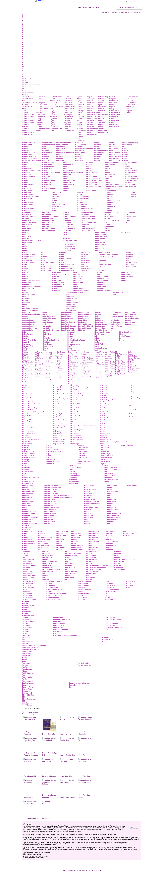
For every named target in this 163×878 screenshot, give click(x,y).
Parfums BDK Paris (51, 485)
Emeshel (66, 212)
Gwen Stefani (131, 266)
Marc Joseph (57, 386)
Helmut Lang (57, 278)
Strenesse (117, 551)
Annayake (90, 111)
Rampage (25, 545)
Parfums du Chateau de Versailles (56, 495)
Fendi (24, 246)
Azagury (128, 111)
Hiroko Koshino (79, 288)
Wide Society (27, 651)
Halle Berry (26, 276)
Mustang (131, 412)
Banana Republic (28, 152)
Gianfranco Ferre (65, 266)
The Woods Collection (86, 581)
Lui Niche (119, 372)
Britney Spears (114, 152)
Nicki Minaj (81, 450)
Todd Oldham (83, 597)
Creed (126, 174)
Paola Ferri (26, 503)
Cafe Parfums (27, 168)
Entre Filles (67, 230)
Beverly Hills (60, 148)
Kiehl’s (70, 346)
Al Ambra (67, 97)
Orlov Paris (108, 474)
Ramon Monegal (28, 543)
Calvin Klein (26, 174)
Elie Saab (45, 212)
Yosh (24, 675)
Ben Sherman (47, 152)
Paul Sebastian (49, 521)
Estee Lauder (109, 216)
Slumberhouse (69, 567)
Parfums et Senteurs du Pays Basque (58, 497)
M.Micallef (26, 388)
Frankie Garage (101, 236)
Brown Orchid (114, 158)
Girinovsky (84, 266)
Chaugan (65, 188)
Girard (82, 264)
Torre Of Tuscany (109, 591)
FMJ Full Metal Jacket (69, 240)
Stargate (89, 553)
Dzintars (133, 194)
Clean (106, 170)
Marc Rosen (57, 392)
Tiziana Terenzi (83, 593)
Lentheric (58, 376)
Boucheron (98, 154)
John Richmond (115, 312)
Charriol (65, 186)
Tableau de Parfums (29, 581)
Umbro (24, 609)
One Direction (73, 483)
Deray (53, 208)
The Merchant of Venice (53, 589)
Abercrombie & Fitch (27, 108)
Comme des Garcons (112, 184)
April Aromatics (102, 106)
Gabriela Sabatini (28, 254)
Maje (24, 418)
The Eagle (48, 583)
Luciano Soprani (121, 362)
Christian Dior (90, 174)
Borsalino (97, 144)
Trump (128, 583)
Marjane (56, 430)
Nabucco (25, 446)
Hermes (55, 288)
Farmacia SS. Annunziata (31, 240)
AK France (54, 127)
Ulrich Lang (26, 607)
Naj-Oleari (26, 450)
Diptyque (110, 194)
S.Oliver (25, 555)
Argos (100, 125)
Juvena (128, 324)
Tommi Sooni (108, 583)
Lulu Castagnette (132, 353)
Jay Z (44, 324)
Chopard (88, 168)
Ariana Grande (101, 128)
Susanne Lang (118, 561)
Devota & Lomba (82, 196)
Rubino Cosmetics (130, 533)
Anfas (79, 133)
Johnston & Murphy (116, 316)
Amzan (79, 115)
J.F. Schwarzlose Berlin (31, 314)
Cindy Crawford (90, 190)
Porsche (110, 503)
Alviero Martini (69, 131)
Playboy (110, 489)
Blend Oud (79, 142)
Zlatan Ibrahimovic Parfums (79, 683)
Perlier (86, 505)
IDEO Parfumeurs (28, 294)
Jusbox (128, 320)
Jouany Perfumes (115, 326)
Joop (110, 318)
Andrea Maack (79, 120)
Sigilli (44, 577)
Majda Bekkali (27, 416)
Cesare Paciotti (67, 170)
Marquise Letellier (59, 440)
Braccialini (113, 144)
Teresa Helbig (27, 597)
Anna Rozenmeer (91, 106)
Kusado (121, 338)
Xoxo (24, 661)
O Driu (24, 466)
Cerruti (64, 168)
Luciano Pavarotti (118, 359)
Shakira (44, 573)
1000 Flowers (27, 83)
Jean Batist (46, 328)
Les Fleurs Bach (72, 369)
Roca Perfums (93, 537)
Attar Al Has (113, 125)
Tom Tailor (107, 581)
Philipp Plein (88, 515)
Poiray (109, 493)
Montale (131, 388)
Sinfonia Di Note (70, 555)
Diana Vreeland (81, 204)
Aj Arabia (53, 119)
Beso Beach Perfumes (64, 142)
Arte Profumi (113, 101)
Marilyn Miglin (58, 414)
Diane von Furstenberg (84, 208)
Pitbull (109, 487)
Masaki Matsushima (77, 390)
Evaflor (106, 228)
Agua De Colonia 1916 (56, 108)
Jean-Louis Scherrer (68, 326)
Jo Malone (99, 320)
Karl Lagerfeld (27, 346)
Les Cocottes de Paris (73, 353)
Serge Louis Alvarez (49, 561)
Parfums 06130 (27, 519)
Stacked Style (91, 551)
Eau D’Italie (26, 214)
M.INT (24, 386)
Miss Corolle (104, 418)
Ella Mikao (46, 224)
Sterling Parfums (92, 571)
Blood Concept (80, 144)
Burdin (124, 152)
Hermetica (56, 290)
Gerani (61, 254)
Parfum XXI (26, 515)
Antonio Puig (103, 97)
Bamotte (25, 150)
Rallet (24, 535)
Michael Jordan (105, 390)
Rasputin (41, 533)
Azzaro (128, 113)
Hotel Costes (101, 282)
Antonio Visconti (101, 100)
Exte (125, 222)
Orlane (106, 472)
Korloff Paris (99, 344)
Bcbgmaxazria (47, 142)
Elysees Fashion (48, 228)
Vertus (24, 633)
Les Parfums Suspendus (73, 383)
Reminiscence (43, 545)
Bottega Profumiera (101, 150)
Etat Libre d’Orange (111, 220)
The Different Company (53, 581)
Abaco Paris (26, 97)
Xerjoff (24, 659)
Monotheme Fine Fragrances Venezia (114, 442)
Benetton (45, 156)
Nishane (104, 450)
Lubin (117, 356)
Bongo (96, 142)
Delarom (54, 200)
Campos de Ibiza (28, 176)
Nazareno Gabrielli (52, 450)
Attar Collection (115, 127)
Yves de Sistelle (83, 663)
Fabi (24, 234)
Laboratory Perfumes (39, 369)
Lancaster (49, 352)
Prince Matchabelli (114, 513)
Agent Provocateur (55, 100)
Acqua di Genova (28, 119)
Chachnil (65, 176)
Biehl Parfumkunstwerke (65, 152)
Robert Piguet (76, 547)
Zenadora (25, 691)
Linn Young (85, 374)
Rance (24, 547)
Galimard (25, 264)
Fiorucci (25, 250)
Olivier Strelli (73, 477)
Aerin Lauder (41, 115)
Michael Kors (105, 392)
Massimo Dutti (75, 394)
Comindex (107, 182)
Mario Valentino (58, 428)
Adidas (39, 99)
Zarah (24, 685)
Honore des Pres (103, 278)
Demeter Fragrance (58, 204)
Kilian (69, 348)
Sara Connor (27, 573)
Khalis (69, 338)
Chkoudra (88, 164)
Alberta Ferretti (69, 107)
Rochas (90, 543)
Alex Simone (68, 117)
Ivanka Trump (118, 292)
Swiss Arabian (118, 567)
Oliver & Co (72, 472)
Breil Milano (113, 148)
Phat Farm (87, 513)
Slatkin (67, 561)
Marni (55, 438)
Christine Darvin (91, 184)
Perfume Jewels (90, 499)
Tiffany (80, 591)
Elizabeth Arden (48, 218)
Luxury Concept (134, 358)
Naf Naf (25, 448)
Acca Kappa (26, 111)
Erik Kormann (86, 214)
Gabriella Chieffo (28, 256)
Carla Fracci (26, 188)
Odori (24, 476)
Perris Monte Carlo (91, 507)
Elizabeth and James (50, 216)
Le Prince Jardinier (58, 363)
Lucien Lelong (120, 368)
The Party (48, 591)
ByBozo (125, 160)
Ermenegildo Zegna (88, 218)
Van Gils (25, 623)
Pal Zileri (25, 489)
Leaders (58, 366)
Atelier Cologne (115, 111)
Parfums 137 (27, 521)
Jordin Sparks (114, 320)
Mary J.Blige (75, 386)
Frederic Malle (100, 244)
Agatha (39, 127)
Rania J (25, 549)
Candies (25, 180)
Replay (58, 543)
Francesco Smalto (68, 248)
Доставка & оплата (120, 12)
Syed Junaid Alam (120, 569)
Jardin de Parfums (48, 316)
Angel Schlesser (80, 139)
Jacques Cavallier (29, 322)
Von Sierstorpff (112, 625)
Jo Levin (98, 318)
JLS (96, 316)
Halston (25, 278)
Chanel (64, 178)
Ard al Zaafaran (101, 122)
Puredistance (132, 485)
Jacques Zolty (27, 330)
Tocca (80, 595)
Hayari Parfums (28, 288)
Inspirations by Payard (74, 292)
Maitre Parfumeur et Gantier (32, 414)
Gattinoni (43, 256)
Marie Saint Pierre (59, 410)
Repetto (59, 541)
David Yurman (56, 192)
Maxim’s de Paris (76, 416)
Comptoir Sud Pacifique (113, 186)
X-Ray (24, 657)
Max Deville (74, 412)
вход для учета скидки (120, 1)
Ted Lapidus (27, 593)
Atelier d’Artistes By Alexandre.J (116, 116)
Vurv (108, 629)
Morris (130, 402)
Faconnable (26, 236)
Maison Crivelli (27, 402)
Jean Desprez (66, 314)
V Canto (25, 617)
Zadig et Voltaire (28, 683)
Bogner (78, 156)
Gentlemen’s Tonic (47, 262)
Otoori (106, 481)
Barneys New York (29, 156)
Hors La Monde (102, 280)
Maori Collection (28, 432)
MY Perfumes (133, 414)
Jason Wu (45, 320)
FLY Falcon (65, 238)
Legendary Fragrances (59, 371)
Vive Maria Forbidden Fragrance (65, 635)
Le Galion (58, 358)
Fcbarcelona (27, 242)
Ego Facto (26, 226)
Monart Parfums (106, 440)
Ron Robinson (107, 535)
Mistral (102, 424)
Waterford (26, 637)
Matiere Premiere (76, 400)
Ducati (109, 208)
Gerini (61, 256)
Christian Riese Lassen (93, 180)
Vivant (55, 633)
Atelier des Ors (114, 113)
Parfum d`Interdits (29, 511)
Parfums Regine (50, 501)
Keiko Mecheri (48, 338)
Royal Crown (107, 547)
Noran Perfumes (107, 456)
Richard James (76, 535)
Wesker (25, 643)
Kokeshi (97, 338)
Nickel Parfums (82, 448)
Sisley (66, 557)
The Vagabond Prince (52, 599)
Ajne (52, 123)
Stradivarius (90, 577)
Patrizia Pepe (49, 515)
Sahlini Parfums (28, 559)
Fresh (97, 246)
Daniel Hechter (27, 202)
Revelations (60, 547)
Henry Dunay (57, 286)
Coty (125, 164)
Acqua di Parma (28, 123)
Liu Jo (98, 358)
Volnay (108, 621)
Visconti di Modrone (60, 629)
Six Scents (68, 559)
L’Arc (130, 364)
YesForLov (26, 667)
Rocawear (91, 539)
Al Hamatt (67, 99)
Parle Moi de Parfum (51, 507)
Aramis (100, 117)
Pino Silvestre (112, 485)
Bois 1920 (78, 158)
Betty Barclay (61, 146)
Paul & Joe (48, 517)
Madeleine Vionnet (29, 394)
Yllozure (25, 671)
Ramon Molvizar (28, 541)
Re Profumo (42, 535)
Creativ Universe (130, 172)
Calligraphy (26, 172)
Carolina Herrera (48, 166)
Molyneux (103, 436)
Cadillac (25, 164)
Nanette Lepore (28, 452)
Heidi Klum (56, 272)
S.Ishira (25, 553)
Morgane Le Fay (134, 398)
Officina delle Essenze (30, 477)
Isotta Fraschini (72, 306)
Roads (73, 543)
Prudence (110, 521)
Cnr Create (108, 176)
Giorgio (82, 258)
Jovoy (111, 330)
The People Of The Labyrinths (55, 593)
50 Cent (25, 95)
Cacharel (25, 162)
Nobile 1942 (105, 452)
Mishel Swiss (105, 416)
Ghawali (62, 260)
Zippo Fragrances (29, 699)
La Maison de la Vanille (28, 371)
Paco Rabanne (27, 485)
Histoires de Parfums (81, 290)
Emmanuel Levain (69, 216)
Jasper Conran (47, 322)
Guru (128, 260)
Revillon (59, 549)
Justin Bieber (130, 322)
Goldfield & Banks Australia (108, 254)
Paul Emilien (48, 519)
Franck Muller (100, 232)
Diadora (79, 200)
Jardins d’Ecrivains (49, 318)
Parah (24, 507)
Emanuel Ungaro (48, 230)
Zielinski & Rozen (28, 695)
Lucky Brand (120, 370)
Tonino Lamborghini (111, 589)
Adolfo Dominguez (40, 102)
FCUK (24, 244)
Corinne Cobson (110, 190)
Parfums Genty (49, 499)
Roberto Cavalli (93, 531)
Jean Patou (65, 320)
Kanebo (25, 336)
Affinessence (41, 123)
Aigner (52, 113)
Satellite (45, 551)
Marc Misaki (57, 388)
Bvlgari (124, 156)
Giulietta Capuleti (86, 268)
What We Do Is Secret (30, 647)
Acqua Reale (27, 134)
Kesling (70, 334)
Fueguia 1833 (125, 232)
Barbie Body (27, 154)
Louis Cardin (110, 362)
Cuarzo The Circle (130, 180)
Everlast (107, 230)
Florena (64, 234)
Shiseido (45, 575)
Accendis (25, 113)
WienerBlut (26, 653)
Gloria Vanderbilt (104, 252)
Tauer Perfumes (28, 587)
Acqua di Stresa (28, 133)
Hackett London (28, 274)
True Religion (108, 599)
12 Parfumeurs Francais (31, 85)
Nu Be (103, 460)
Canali (24, 178)
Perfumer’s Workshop (92, 503)
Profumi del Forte (113, 517)
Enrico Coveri (68, 224)
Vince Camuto (58, 627)
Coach (106, 178)
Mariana (56, 408)
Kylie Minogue (124, 340)
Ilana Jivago (26, 300)
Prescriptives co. (113, 509)
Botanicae (97, 148)
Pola (108, 495)
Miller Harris (104, 408)
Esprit (83, 226)
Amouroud (80, 113)
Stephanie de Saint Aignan (96, 567)
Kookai (96, 342)
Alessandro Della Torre (70, 110)
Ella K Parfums (47, 222)
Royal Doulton (107, 549)
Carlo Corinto (27, 190)
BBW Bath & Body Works (31, 160)
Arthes (111, 105)
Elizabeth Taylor (48, 220)
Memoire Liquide (76, 430)
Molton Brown (105, 434)
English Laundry (69, 222)
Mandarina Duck (28, 428)
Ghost (61, 262)
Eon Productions (87, 212)
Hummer (124, 278)
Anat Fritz (80, 117)
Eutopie (107, 224)
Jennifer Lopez (83, 318)
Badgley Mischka (28, 142)
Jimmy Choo (99, 312)
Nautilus (48, 448)
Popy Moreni (111, 499)
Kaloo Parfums (27, 334)
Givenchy (83, 270)
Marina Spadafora (59, 424)
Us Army (25, 613)
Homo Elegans (102, 276)
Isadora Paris (71, 304)
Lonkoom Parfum (99, 377)
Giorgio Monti (85, 262)
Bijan (58, 154)
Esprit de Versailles (88, 228)
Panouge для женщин (30, 712)
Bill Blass (59, 156)
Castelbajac (46, 182)
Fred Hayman (100, 242)
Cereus (64, 166)
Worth (104, 641)
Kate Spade (47, 332)
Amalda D (80, 105)
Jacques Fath (27, 326)
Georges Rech (45, 268)
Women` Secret (107, 639)
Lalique (37, 376)
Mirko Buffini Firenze (107, 414)
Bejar (44, 148)
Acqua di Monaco (29, 121)
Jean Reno (65, 324)
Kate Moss (26, 350)
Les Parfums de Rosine (74, 379)
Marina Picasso (58, 422)
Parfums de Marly (50, 491)
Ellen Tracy (46, 226)
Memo (72, 428)
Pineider (87, 523)
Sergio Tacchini (48, 567)
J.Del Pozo (26, 312)
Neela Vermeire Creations (54, 452)
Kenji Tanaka (47, 344)
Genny (42, 260)
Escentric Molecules (88, 222)
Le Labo (58, 360)
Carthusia (46, 176)
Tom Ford (81, 599)
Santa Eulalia (27, 571)
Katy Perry (46, 336)
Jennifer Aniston (84, 316)
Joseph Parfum (114, 324)
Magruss (25, 400)
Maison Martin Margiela (31, 408)
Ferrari (24, 248)
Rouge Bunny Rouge (110, 541)
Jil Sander (81, 330)
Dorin (109, 204)
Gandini (25, 268)
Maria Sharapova (59, 402)
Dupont (109, 210)
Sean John (46, 553)
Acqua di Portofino (25, 126)
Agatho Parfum (56, 97)
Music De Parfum (134, 410)
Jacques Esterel (28, 324)
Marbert (25, 436)
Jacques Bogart (28, 320)
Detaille (79, 194)
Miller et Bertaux (106, 406)
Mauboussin (75, 406)
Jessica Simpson (84, 328)
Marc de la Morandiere (30, 440)
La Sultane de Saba (40, 359)
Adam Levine (41, 97)
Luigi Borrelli (120, 374)
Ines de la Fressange (30, 308)
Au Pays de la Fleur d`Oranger (132, 98)
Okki (24, 479)
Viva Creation (58, 631)
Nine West (105, 448)
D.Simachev (26, 192)
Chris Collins (89, 170)
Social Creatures (70, 571)
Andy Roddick (80, 128)
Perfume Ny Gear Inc (91, 501)
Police (109, 497)
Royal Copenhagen (109, 545)
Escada (83, 220)
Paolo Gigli (26, 505)
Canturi (25, 182)
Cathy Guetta (47, 184)
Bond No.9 (79, 160)
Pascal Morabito (50, 509)
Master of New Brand (78, 396)
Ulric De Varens (28, 605)
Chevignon (89, 162)
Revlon (74, 531)
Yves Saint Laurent (84, 665)
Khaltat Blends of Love (76, 340)
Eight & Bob (26, 228)
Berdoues (45, 160)
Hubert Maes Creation (105, 290)
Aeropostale (41, 117)
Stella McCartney (92, 561)
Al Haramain (68, 101)
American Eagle (80, 108)
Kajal (24, 332)
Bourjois (97, 160)
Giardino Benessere (66, 270)
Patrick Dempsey (50, 513)
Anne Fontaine (92, 113)
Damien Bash (27, 198)
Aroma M (112, 97)
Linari (83, 368)
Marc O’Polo (57, 390)
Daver (24, 206)
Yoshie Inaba (27, 677)
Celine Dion (66, 162)
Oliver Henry (72, 474)
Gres (99, 262)
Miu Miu (103, 426)
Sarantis (25, 579)
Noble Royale (106, 454)
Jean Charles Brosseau (50, 330)
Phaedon (87, 511)
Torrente (106, 593)
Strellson (89, 579)
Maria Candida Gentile (61, 400)
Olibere (70, 470)
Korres (96, 346)
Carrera (45, 174)
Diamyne (79, 202)
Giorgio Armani (85, 260)
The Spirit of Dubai (51, 597)
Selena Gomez (47, 557)
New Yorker (49, 464)
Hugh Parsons (126, 272)
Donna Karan (112, 202)
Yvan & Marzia (27, 681)
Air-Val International (55, 116)
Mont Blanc (104, 444)
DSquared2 (111, 206)
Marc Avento (27, 438)
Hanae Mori (26, 282)
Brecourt (112, 146)
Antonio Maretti (90, 132)
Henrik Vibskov (58, 282)
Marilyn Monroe (58, 416)
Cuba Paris (128, 182)
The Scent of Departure (53, 595)
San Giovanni (27, 567)
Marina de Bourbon (60, 418)
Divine (109, 198)
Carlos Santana (48, 162)
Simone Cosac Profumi (73, 553)
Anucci (100, 103)
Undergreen (26, 611)
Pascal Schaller (49, 511)
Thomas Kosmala (84, 589)
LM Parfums (100, 364)
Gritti (99, 268)
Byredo (137, 142)
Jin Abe (98, 314)
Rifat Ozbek (75, 537)
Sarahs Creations (28, 577)
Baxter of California (29, 158)
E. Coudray (26, 212)
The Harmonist (50, 585)
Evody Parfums (129, 212)
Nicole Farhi (81, 454)
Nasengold (26, 460)
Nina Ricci (105, 446)
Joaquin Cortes (101, 324)
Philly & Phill (88, 517)
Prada (109, 505)
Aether (38, 121)
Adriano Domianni (43, 105)
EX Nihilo (127, 218)
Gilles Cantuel (85, 252)
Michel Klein (104, 398)
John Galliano (100, 328)
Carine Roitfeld (28, 184)
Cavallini (45, 186)
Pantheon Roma (28, 501)
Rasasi (40, 531)
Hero (75, 272)
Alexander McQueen (67, 122)
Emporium (67, 220)
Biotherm (59, 158)
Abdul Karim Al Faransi (27, 100)
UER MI (25, 603)
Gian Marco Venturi (66, 264)
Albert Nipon (68, 105)
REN (39, 549)
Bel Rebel (45, 150)
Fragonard (65, 242)
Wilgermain (106, 637)
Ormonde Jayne (110, 476)
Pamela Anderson (28, 493)
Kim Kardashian (73, 350)
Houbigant (101, 284)
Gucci (128, 252)
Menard (73, 432)
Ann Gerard (91, 103)
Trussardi (129, 585)
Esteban (107, 214)
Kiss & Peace (99, 334)
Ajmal (52, 121)
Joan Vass (99, 322)
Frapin (97, 240)
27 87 (24, 91)
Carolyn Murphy (48, 168)
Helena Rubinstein (59, 274)
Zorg (70, 687)
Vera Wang (26, 625)
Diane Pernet (81, 206)
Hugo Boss (125, 274)
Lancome (49, 356)
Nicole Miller (81, 456)
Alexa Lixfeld (68, 119)
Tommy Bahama (109, 585)
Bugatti (125, 148)
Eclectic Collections (29, 216)
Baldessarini (27, 144)
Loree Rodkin (110, 352)
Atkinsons (113, 123)
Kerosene (71, 332)
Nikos (79, 464)
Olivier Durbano (74, 476)
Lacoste (38, 372)
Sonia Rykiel (69, 577)
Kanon (24, 338)
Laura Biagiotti (49, 369)
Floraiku (64, 232)
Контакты (104, 12)
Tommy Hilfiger (109, 587)
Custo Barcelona (130, 184)
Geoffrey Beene (46, 266)
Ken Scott (46, 342)
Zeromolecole (27, 693)
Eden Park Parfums (29, 222)
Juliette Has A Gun (132, 318)
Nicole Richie (82, 458)
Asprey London (115, 109)
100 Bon (25, 81)
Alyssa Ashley (79, 102)
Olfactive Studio (28, 483)
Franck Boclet (66, 250)
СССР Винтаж (27, 705)
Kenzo (45, 350)
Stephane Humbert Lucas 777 (97, 565)
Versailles (25, 631)
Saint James (26, 561)
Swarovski (117, 563)
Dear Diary (55, 196)
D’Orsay (133, 196)
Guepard (129, 254)
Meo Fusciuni (75, 436)
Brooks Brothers (115, 156)
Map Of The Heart (28, 434)
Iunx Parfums (71, 310)
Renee (58, 537)
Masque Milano (76, 392)
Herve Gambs (78, 276)
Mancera (25, 426)
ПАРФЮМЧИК (27, 708)
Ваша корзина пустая (129, 7)
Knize (96, 336)
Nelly (47, 454)
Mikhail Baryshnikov (107, 400)
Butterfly (125, 154)
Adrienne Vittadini (43, 109)
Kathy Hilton (47, 334)
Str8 (87, 575)
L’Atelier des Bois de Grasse (134, 367)
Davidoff (54, 194)
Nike (78, 460)
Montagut (131, 386)
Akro (52, 131)
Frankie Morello (101, 238)
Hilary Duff (77, 280)
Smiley (66, 569)
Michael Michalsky (107, 394)
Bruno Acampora (128, 142)
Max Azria (74, 410)
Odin (24, 474)
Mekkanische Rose (77, 424)
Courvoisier (128, 168)
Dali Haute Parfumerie (30, 196)
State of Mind (91, 555)
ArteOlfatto (113, 103)
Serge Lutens (47, 563)
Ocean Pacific (27, 472)
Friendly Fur (99, 248)
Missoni (103, 422)
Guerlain (129, 256)
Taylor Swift (26, 591)
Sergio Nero (46, 565)
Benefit (44, 154)
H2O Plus (25, 272)
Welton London (28, 641)
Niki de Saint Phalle (84, 462)
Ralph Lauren (27, 537)
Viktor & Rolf (57, 621)
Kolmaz (97, 340)
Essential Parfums (111, 212)
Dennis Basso (56, 206)
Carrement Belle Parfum (51, 172)
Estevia (107, 218)
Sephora (45, 559)
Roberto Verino (93, 533)
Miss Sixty (103, 420)
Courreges (127, 166)
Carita (24, 186)
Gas (41, 254)
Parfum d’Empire (28, 513)
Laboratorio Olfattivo (39, 365)
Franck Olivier (100, 234)
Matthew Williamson (78, 404)
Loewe (98, 368)
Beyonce (59, 150)
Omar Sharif (72, 479)
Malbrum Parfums (28, 422)
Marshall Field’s (58, 442)
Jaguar (44, 312)
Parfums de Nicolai (51, 493)
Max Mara (74, 414)
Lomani (98, 374)
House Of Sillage (103, 286)
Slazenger (68, 565)
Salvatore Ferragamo (30, 565)
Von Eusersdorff (112, 623)
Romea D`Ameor (108, 531)
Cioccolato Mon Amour (112, 162)
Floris (63, 236)
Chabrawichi (66, 174)
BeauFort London (48, 144)
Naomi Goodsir (28, 456)
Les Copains (73, 358)
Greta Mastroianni (104, 264)
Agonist (53, 105)
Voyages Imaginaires (114, 627)
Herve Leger (77, 278)
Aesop (38, 119)
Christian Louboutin (92, 178)
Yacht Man (26, 663)
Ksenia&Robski (124, 336)
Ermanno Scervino (88, 216)
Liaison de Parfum (87, 360)
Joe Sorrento (100, 326)
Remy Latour (43, 547)
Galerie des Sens (28, 262)
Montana (131, 390)
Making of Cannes (29, 420)
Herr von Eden (78, 274)
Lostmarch (109, 358)
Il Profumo (26, 298)
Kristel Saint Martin (126, 332)
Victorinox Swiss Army (61, 619)
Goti (99, 258)
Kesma (70, 336)
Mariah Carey (57, 404)
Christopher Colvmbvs (93, 186)
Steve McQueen (91, 573)
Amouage (80, 111)
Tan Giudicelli (27, 583)
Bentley (45, 158)
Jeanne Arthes (83, 312)
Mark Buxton (57, 434)
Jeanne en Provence (85, 314)
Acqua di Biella (28, 117)
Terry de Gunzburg (29, 599)
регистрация (134, 1)
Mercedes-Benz (76, 438)
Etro (105, 222)
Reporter (59, 545)
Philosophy (88, 519)
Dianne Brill (80, 210)
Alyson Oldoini (79, 98)
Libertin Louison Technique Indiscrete (87, 364)
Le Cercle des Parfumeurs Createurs (60, 354)
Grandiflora (102, 260)
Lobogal (99, 366)
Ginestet (83, 256)
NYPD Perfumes (127, 446)
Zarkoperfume (27, 687)
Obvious (25, 470)
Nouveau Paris (106, 458)
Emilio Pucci (67, 214)
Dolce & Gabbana (113, 200)
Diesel (109, 192)
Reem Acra (42, 541)
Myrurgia (131, 416)
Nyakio (103, 464)
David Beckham (28, 208)
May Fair (73, 418)
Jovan (111, 328)
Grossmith (102, 270)
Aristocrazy (102, 131)
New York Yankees (52, 462)
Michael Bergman (106, 386)
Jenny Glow (82, 320)
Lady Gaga (39, 374)
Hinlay (75, 286)
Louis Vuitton (110, 368)
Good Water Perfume (105, 256)
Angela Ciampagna (91, 98)
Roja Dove (91, 549)
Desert (53, 210)
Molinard (103, 432)
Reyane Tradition (77, 533)
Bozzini (112, 142)
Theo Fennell (83, 583)
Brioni (111, 150)
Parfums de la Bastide (52, 489)
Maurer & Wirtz (75, 408)
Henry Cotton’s (58, 284)
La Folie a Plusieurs (26, 367)
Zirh (23, 701)
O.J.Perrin (26, 468)
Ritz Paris (74, 541)
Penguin (87, 491)
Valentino (25, 619)
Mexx (72, 442)
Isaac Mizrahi (71, 296)
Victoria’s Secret (59, 617)
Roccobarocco (93, 541)
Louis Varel (109, 366)
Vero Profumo (27, 627)
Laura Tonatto (48, 377)
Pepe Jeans (88, 497)
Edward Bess (27, 224)
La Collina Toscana (26, 359)
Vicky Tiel (26, 635)
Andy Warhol (81, 131)
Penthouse (88, 495)
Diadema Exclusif (82, 198)
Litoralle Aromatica (99, 355)
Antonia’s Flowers (90, 122)
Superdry (116, 557)
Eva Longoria (109, 226)
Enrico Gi (66, 226)
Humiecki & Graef (127, 276)
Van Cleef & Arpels (29, 621)
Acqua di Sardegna (25, 130)
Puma (109, 523)
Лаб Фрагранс (27, 703)
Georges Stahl (45, 270)
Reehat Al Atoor (44, 539)
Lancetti (49, 354)
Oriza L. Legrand (110, 470)
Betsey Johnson (62, 144)
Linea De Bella (86, 372)
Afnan (38, 125)
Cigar (87, 188)
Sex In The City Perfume (51, 569)
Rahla (24, 533)
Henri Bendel (57, 280)
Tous (105, 595)
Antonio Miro (92, 134)
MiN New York (105, 412)
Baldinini (25, 146)
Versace (25, 629)
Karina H (25, 342)
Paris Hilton (48, 505)
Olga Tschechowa (74, 468)
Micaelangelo (75, 444)
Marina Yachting (59, 426)
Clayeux (107, 168)
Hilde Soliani (78, 282)
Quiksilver (26, 529)
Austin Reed (130, 105)
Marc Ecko (26, 442)
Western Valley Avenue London (34, 645)
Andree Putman (79, 124)
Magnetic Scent (28, 398)
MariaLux (56, 406)
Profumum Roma (113, 519)
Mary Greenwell (58, 444)
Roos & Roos (107, 537)
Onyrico (107, 466)
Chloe (87, 166)
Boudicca (97, 156)
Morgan (131, 396)
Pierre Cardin (88, 521)
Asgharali (112, 107)
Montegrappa (133, 392)
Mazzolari (74, 420)
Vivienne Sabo (111, 617)
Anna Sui (90, 109)
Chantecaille (66, 182)
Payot (86, 487)
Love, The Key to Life (109, 375)
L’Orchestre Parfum (132, 371)
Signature (45, 579)
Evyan (126, 214)
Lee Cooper (59, 368)
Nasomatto (26, 462)
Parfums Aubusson (29, 523)
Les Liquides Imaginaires (73, 373)
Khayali (70, 342)
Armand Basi (103, 133)
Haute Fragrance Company (32, 286)
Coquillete (108, 188)
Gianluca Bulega (65, 268)
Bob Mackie (79, 150)
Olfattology (72, 466)
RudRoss (126, 535)
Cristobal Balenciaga (131, 178)
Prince (109, 511)
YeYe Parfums (27, 669)
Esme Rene (85, 224)
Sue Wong (117, 555)
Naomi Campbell (28, 454)
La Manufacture (28, 374)
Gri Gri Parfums (103, 266)
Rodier (90, 545)
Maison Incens (27, 406)
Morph (130, 400)
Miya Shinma (104, 428)
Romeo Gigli (107, 533)
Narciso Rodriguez (29, 458)
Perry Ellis (87, 509)
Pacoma (25, 487)
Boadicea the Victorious (84, 148)
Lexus (83, 356)
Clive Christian (109, 174)
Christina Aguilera (91, 182)
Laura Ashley (48, 365)
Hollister (100, 274)
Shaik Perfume (47, 571)
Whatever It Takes (29, 649)
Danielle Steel (27, 204)
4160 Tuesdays (28, 93)
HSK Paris (100, 288)
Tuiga (128, 587)
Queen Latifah (27, 527)
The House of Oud (51, 587)
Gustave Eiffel (131, 262)
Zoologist (72, 685)
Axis (127, 109)
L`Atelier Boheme (131, 361)
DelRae (53, 202)
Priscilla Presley (113, 515)
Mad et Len (26, 392)
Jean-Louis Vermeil (68, 328)
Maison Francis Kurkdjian (32, 404)
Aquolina (101, 111)
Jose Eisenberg (114, 322)
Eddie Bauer (26, 220)
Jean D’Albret (66, 316)
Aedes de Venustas (39, 112)
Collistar (107, 180)
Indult (24, 304)
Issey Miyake (70, 308)
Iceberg (25, 292)
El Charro (25, 230)
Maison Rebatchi (28, 410)
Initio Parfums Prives (30, 310)
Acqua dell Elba (28, 115)
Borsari (96, 146)
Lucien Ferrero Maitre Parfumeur (121, 365)
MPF (129, 406)
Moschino (131, 404)
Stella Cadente (91, 559)
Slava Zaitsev (69, 563)
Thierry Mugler (83, 585)
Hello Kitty (56, 276)
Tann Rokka (26, 585)
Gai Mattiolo (26, 258)
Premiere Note (112, 507)
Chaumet (65, 190)
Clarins (106, 166)
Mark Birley (57, 432)
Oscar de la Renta (111, 479)
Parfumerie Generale (30, 517)
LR (116, 352)
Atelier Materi (114, 121)
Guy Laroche (131, 264)
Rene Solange (61, 535)
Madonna (25, 396)
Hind (75, 284)
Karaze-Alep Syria (29, 340)
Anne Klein (91, 115)
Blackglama (60, 160)
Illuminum (26, 302)
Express (127, 220)
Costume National (130, 162)
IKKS (24, 296)
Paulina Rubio (89, 485)
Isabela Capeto (71, 298)
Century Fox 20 (67, 164)
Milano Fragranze (106, 404)
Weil (24, 639)
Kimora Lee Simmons (102, 332)
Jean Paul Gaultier (68, 322)
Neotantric (49, 456)
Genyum (43, 264)
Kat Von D (26, 348)
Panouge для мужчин (30, 714)
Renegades (60, 539)
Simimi (66, 551)
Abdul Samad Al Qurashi (28, 104)
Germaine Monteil (66, 258)
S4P (23, 557)
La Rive (37, 356)
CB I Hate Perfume (49, 188)
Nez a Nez (80, 446)
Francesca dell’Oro (68, 246)
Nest (47, 458)
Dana (24, 200)
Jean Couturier (66, 312)
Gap (41, 252)
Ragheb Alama (27, 531)
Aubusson (129, 101)
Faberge (25, 232)
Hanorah (25, 284)
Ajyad (52, 125)
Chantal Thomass (68, 180)
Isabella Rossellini (73, 302)
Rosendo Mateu (108, 539)
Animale (90, 101)
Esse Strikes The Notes (89, 230)
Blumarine (79, 146)
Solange (67, 575)
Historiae (100, 272)
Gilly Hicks (84, 254)
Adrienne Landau (42, 107)
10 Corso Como (28, 79)
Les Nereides (73, 376)
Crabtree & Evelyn (130, 170)
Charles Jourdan (68, 184)
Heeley (24, 290)
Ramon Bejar (27, 539)
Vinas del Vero (58, 625)
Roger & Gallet (93, 547)
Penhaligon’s (89, 493)
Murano (131, 408)
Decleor (54, 198)
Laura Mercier (48, 373)
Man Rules (26, 424)
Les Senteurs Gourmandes (85, 353)
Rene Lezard (60, 533)
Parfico (25, 509)
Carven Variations (49, 180)
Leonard (58, 378)
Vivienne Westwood (113, 619)
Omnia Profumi (73, 481)
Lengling (58, 374)
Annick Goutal (92, 119)
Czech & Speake (130, 186)
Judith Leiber (130, 312)
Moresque (131, 394)
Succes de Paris (119, 553)
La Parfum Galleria (26, 379)
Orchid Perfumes (110, 468)
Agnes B (53, 103)
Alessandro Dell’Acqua (68, 114)
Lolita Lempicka (99, 371)
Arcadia (101, 119)
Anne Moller (91, 117)
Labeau (37, 362)
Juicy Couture (130, 314)
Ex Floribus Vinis (130, 216)
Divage (109, 196)
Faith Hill (25, 238)
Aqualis (101, 109)
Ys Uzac (25, 679)
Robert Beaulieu (77, 545)
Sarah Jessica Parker (30, 575)
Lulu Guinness (133, 356)
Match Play (74, 398)
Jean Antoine (47, 326)
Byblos (124, 158)
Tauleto (25, 589)
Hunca (123, 280)
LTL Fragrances (121, 354)
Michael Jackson (106, 388)
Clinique (107, 172)
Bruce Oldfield (114, 160)
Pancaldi (25, 495)
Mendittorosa (75, 434)
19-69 (24, 87)
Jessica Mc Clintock (85, 326)
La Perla (25, 382)
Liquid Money (86, 376)
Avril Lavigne (130, 107)
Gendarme (44, 258)
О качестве (136, 12)
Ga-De (24, 252)
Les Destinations (73, 361)
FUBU (97, 250)
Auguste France (131, 103)
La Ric (37, 354)
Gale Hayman (27, 260)
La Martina (26, 376)
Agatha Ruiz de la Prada (43, 130)
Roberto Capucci (77, 549)
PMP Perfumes (112, 491)
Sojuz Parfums (69, 573)
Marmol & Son (58, 436)
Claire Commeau (110, 164)
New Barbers (50, 460)
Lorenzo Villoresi (108, 355)
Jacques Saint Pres (29, 328)
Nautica (48, 446)
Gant (24, 270)
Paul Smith (48, 523)
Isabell (68, 300)
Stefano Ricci (91, 557)
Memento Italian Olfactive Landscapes (84, 426)
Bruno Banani (127, 144)
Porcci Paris (111, 501)
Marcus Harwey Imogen (61, 398)
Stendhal (89, 563)
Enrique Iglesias (69, 228)
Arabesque (102, 113)
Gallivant (25, 266)
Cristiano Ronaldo (130, 176)
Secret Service (47, 555)
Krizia (121, 334)
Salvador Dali (27, 563)
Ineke (24, 306)
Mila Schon (104, 402)
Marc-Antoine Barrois (61, 394)
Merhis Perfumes (76, 440)
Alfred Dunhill (69, 127)
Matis (72, 402)
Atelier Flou (113, 119)
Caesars (25, 166)
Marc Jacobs (27, 444)
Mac (23, 390)
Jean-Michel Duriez (68, 330)
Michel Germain (105, 396)
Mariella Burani (58, 412)
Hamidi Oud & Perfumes (31, 280)
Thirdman (81, 587)
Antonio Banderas (90, 126)
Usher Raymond (28, 615)
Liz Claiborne (99, 361)
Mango (24, 430)
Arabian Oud (103, 115)
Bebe (44, 146)
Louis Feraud (110, 364)
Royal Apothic (107, 543)
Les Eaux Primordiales (73, 365)
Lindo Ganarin (86, 370)
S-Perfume (26, 551)
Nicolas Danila (82, 452)
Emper (65, 218)
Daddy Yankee (27, 194)
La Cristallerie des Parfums (27, 363)
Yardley (25, 665)
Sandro (25, 569)
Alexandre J (68, 125)
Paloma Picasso (28, 491)
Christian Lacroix (91, 176)
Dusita (132, 192)
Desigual (79, 192)
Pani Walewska (27, 497)
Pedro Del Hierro (90, 489)
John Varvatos (114, 314)
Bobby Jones (80, 152)
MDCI (72, 422)
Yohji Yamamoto (28, 673)
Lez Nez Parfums (87, 358)
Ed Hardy (25, 218)
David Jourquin (28, 210)
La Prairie (38, 352)
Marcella (56, 396)
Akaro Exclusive (56, 129)
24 (23, 89)
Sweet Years (117, 565)
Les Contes (72, 356)
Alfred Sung (68, 129)
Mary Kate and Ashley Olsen (81, 388)
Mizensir (103, 430)
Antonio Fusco (92, 129)
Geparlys (62, 252)
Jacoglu (25, 316)
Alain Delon (68, 103)
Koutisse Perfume (101, 348)
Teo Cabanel (27, 595)
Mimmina (103, 410)
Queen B (25, 525)
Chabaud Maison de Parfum (72, 172)
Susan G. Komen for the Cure (124, 559)
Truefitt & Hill (131, 581)
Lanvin (48, 358)
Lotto (107, 360)
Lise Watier (100, 352)
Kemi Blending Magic (51, 340)
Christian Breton (91, 172)
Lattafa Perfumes (49, 361)
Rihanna (74, 539)
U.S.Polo (25, 601)
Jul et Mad (129, 316)
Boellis (77, 154)
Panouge (25, 499)
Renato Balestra (62, 531)
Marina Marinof (58, 420)
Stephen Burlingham (93, 569)
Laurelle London (49, 381)
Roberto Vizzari (93, 535)
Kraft (96, 350)
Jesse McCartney (84, 324)
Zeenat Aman (27, 689)
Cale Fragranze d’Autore (31, 170)
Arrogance (113, 99)
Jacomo (25, 318)
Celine (44, 190)
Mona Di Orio (105, 438)
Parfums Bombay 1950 (52, 487)
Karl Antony (26, 344)
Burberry (125, 150)
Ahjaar (52, 111)
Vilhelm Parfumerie (60, 623)
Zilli (23, 697)
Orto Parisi (108, 477)
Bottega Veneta (99, 152)
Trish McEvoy (108, 597)
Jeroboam (81, 322)
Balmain (25, 148)
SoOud (67, 579)
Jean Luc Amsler (67, 318)
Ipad (67, 294)
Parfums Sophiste (50, 503)
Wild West (26, 655)
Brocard (112, 154)
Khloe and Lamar (73, 344)
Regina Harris (43, 543)
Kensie (45, 348)
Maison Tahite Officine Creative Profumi (37, 412)
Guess (128, 258)
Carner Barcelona (48, 164)
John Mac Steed (101, 330)
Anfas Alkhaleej (80, 135)
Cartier (44, 178)
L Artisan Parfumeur (26, 353)
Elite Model (46, 214)
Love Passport (108, 371)
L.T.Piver (25, 356)
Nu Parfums (105, 462)
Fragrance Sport (67, 244)
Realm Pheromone (45, 537)
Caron (44, 170)
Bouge (96, 158)
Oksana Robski (28, 481)
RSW (124, 531)
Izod (114, 294)
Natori (24, 464)
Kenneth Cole (48, 346)
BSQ (123, 146)
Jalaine (44, 314)
